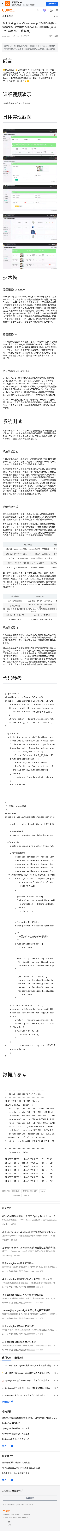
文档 (4, 1504)
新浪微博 (16, 1490)
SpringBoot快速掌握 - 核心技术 (15, 1428)
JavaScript (16, 1195)
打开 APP (52, 3)
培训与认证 (29, 1504)
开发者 (26, 1195)
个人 (55, 16)
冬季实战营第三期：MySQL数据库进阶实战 (21, 1467)
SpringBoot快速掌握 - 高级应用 (15, 1433)
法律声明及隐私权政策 (11, 1514)
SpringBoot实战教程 (11, 1423)
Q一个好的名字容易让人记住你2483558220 (18, 1271)
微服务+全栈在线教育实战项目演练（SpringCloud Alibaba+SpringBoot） (30, 1417)
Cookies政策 (25, 1514)
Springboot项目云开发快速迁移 (15, 1438)
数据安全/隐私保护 (30, 1191)
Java (43, 1191)
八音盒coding (7, 1255)
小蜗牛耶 (5, 1240)
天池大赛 (20, 1504)
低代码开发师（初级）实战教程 (16, 1462)
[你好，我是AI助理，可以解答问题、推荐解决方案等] (44, 10)
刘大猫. (5, 1224)
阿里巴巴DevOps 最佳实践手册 (15, 1473)
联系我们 (30, 1498)
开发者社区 (11, 1504)
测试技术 (15, 1191)
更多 (4, 1446)
